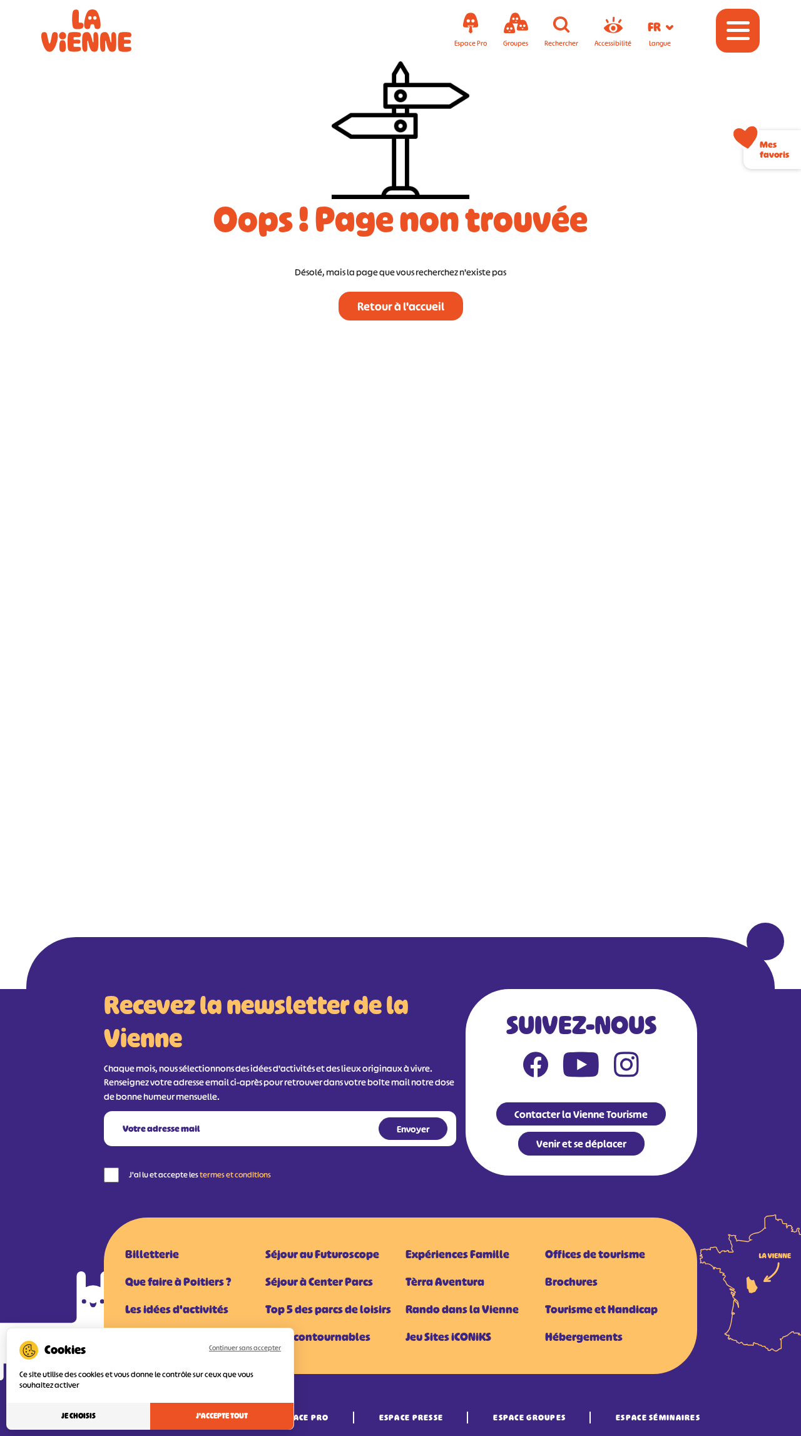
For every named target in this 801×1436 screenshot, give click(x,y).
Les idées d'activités (176, 1309)
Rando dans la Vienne (462, 1309)
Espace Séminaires (658, 1417)
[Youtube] (581, 1067)
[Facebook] (535, 1067)
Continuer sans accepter (245, 1347)
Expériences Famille (457, 1254)
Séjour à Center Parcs (319, 1282)
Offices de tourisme (595, 1254)
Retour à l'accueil (400, 306)
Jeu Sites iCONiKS (448, 1337)
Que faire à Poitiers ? (178, 1282)
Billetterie (152, 1254)
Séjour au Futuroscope (322, 1254)
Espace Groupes (529, 1417)
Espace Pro (303, 1417)
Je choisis (78, 1416)
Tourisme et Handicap (601, 1309)
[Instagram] (626, 1067)
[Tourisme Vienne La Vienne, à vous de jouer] (103, 30)
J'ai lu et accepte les (200, 1174)
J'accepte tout (222, 1416)
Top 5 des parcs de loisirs (328, 1309)
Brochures (571, 1282)
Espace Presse (411, 1417)
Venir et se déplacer (581, 1144)
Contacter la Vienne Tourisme (581, 1114)
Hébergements (584, 1337)
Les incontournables (317, 1337)
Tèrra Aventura (445, 1282)
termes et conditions (235, 1174)
